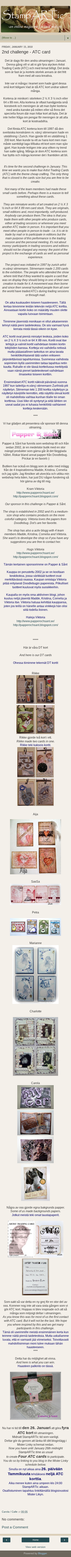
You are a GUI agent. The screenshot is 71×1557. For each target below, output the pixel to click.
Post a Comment (15, 1527)
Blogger (42, 1553)
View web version (35, 1546)
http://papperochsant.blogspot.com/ (35, 496)
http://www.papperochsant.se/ (35, 492)
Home (36, 1540)
